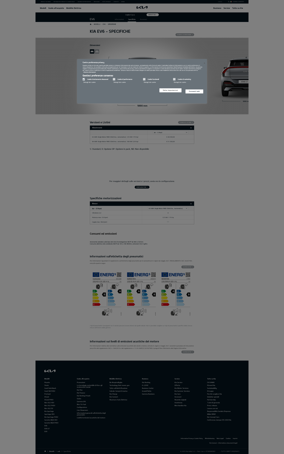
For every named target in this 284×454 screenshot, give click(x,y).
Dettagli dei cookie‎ (89, 82)
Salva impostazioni (170, 90)
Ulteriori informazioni (89, 72)
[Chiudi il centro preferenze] (204, 63)
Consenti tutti (194, 91)
